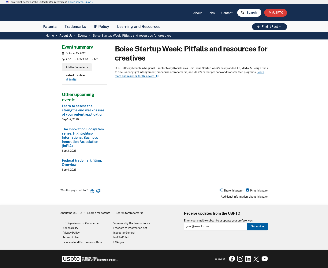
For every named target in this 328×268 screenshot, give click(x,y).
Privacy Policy (71, 232)
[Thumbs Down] (98, 191)
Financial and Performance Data (82, 242)
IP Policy (101, 26)
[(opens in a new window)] (239, 260)
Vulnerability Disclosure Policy (131, 223)
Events (82, 35)
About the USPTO (71, 212)
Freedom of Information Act (130, 227)
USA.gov (118, 242)
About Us (65, 35)
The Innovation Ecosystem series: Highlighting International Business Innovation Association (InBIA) (83, 137)
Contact (227, 13)
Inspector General (124, 232)
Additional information (234, 196)
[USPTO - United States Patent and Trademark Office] (88, 261)
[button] (231, 191)
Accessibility (70, 227)
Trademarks (75, 26)
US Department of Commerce (81, 223)
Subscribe (257, 226)
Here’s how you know (80, 2)
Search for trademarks (129, 212)
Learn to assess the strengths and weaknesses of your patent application (83, 110)
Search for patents (98, 212)
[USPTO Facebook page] (231, 260)
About (197, 13)
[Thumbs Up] (92, 191)
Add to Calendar (76, 68)
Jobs (211, 13)
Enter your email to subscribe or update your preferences (218, 220)
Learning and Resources (138, 26)
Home (50, 35)
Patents (50, 26)
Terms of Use (71, 237)
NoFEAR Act (121, 237)
